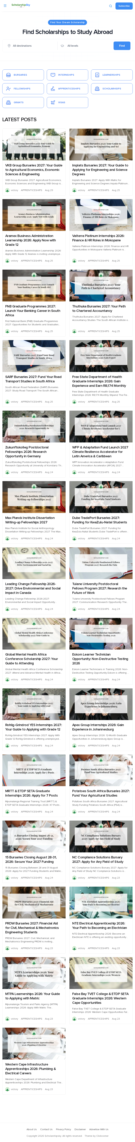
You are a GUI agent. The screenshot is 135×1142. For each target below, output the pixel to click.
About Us (32, 1129)
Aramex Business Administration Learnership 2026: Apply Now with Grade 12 (30, 240)
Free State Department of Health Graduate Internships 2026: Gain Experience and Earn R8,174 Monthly (99, 381)
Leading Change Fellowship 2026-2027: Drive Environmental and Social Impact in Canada (33, 588)
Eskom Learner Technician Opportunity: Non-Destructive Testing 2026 (100, 659)
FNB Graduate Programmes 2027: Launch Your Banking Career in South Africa (32, 311)
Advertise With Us (98, 1129)
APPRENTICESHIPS (31, 190)
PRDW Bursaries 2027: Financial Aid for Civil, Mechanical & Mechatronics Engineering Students (32, 928)
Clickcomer (102, 1136)
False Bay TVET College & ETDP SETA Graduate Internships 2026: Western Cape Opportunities (100, 998)
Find (122, 46)
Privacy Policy (63, 1129)
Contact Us (46, 1129)
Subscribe (124, 6)
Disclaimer (80, 1129)
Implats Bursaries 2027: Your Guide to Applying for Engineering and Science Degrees (100, 170)
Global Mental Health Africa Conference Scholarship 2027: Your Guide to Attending (31, 659)
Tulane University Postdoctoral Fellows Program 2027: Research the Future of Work (99, 588)
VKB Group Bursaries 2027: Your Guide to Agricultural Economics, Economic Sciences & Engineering (33, 170)
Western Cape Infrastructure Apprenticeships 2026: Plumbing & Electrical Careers (30, 1069)
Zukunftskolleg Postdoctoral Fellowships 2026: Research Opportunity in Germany (27, 452)
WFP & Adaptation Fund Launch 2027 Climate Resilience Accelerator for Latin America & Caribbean (100, 452)
